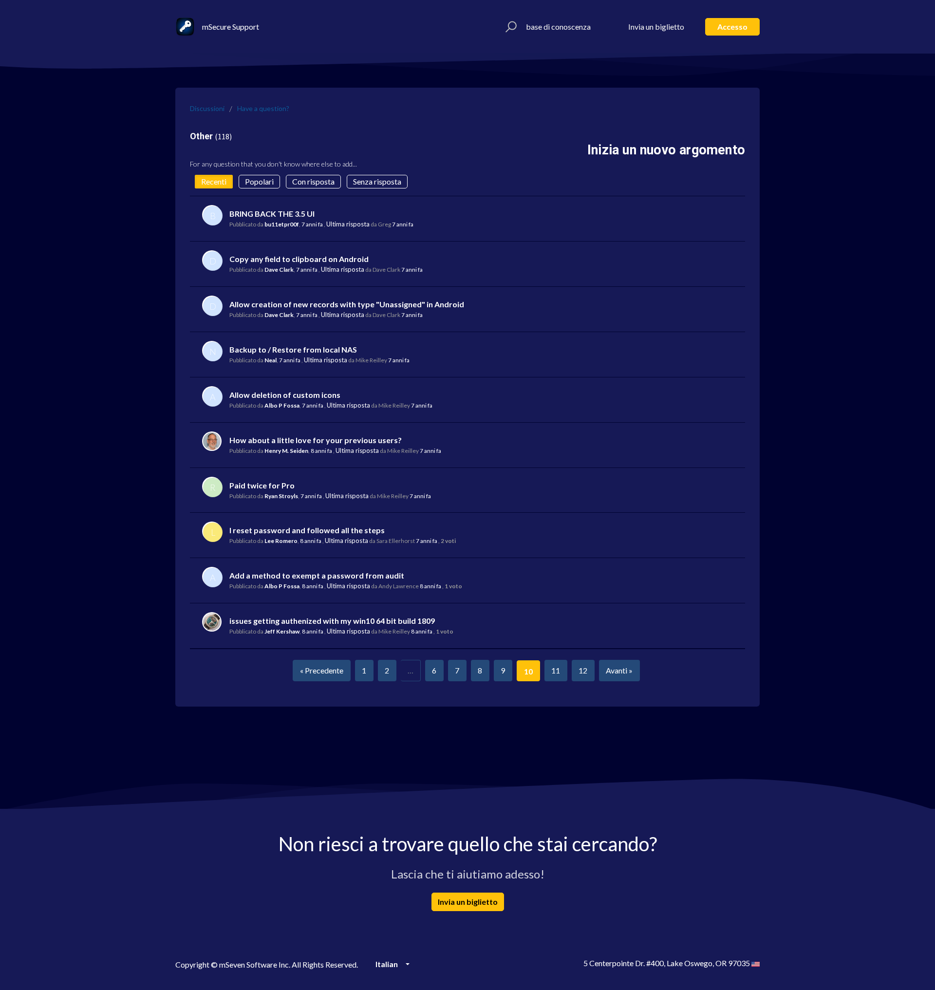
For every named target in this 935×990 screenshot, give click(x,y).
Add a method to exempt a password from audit (316, 575)
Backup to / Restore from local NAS (293, 349)
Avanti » (619, 670)
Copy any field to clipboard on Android (299, 258)
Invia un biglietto (656, 26)
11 (555, 670)
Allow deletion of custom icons (284, 394)
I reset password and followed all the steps (307, 530)
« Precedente (321, 670)
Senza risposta (377, 181)
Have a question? (263, 108)
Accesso (732, 26)
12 (583, 670)
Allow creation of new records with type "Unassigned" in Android (346, 304)
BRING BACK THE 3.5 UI (272, 213)
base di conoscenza (558, 26)
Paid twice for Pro (262, 485)
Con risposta (313, 181)
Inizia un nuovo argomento (666, 150)
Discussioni (207, 108)
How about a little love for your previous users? (315, 440)
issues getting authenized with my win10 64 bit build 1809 (332, 620)
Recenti (213, 181)
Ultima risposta (348, 224)
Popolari (259, 181)
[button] (510, 26)
